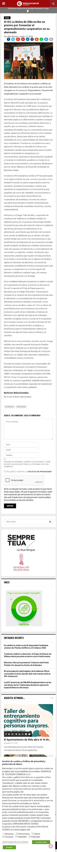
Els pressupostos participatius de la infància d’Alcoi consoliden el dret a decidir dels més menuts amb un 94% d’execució (27, 673)
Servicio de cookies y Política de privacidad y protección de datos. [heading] (23, 763)
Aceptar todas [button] (41, 842)
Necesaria (9, 834)
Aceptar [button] (9, 847)
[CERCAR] (50, 521)
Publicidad (22, 837)
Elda (7, 18)
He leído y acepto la (30, 472)
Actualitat (9, 406)
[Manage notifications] (51, 846)
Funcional (9, 837)
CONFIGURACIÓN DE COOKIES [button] (15, 842)
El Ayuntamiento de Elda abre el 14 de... (27, 739)
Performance (24, 834)
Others (37, 834)
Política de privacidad (40, 472)
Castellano (21, 406)
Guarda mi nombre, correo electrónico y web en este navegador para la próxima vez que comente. (27, 464)
